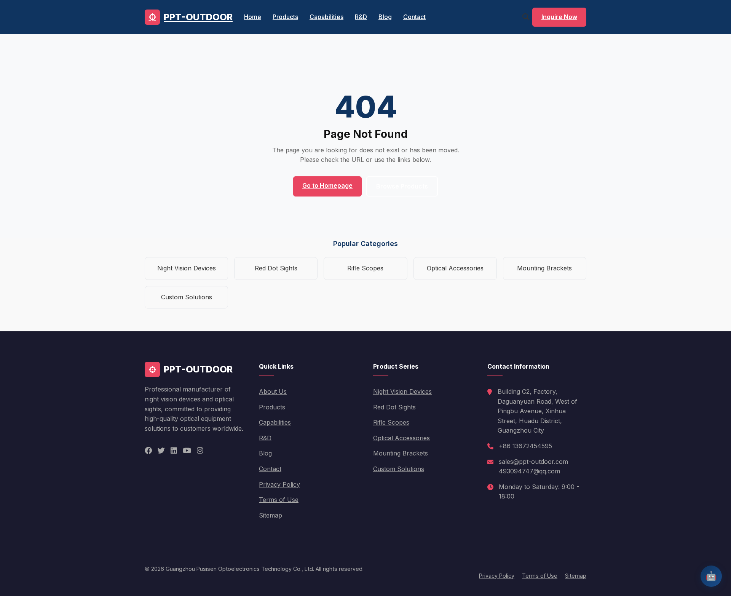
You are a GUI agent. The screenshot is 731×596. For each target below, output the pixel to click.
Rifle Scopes (365, 268)
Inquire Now (559, 17)
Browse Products (402, 186)
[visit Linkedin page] (174, 451)
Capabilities (326, 17)
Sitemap (270, 515)
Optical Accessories (455, 268)
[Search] (525, 17)
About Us (273, 391)
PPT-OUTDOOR (198, 16)
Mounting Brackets (544, 268)
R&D (361, 17)
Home (252, 17)
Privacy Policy (279, 484)
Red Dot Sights (276, 268)
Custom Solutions (186, 297)
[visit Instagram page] (200, 451)
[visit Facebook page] (148, 451)
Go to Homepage (327, 185)
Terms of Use (278, 499)
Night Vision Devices (186, 268)
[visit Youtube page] (187, 451)
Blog (385, 17)
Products (285, 17)
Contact (414, 17)
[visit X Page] (161, 451)
